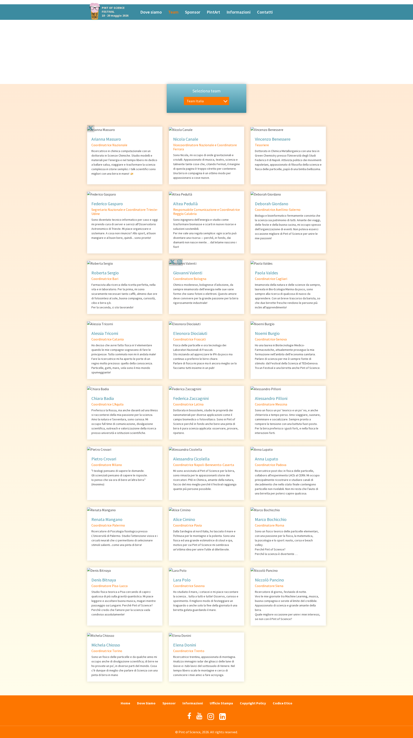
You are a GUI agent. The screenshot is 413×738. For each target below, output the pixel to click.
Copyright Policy (253, 703)
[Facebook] (189, 716)
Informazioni (239, 12)
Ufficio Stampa (221, 703)
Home (125, 703)
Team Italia (195, 101)
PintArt (213, 12)
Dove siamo (151, 12)
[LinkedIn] (222, 716)
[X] (90, 129)
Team (173, 12)
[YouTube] (199, 716)
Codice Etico (282, 703)
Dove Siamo (146, 703)
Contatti (265, 12)
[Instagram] (179, 262)
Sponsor (192, 12)
